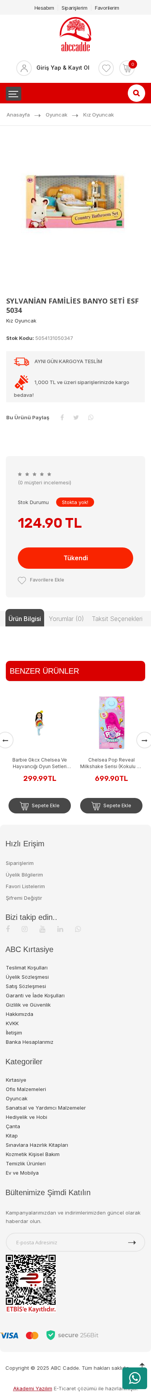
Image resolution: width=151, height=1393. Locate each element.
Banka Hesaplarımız (29, 1042)
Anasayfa (18, 115)
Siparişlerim (74, 8)
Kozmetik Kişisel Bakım (33, 1154)
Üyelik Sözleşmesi (27, 977)
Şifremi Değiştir (24, 898)
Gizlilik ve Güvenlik (28, 1005)
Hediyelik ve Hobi (26, 1117)
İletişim (14, 1032)
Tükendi (75, 558)
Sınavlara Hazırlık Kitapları (37, 1145)
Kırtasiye (16, 1080)
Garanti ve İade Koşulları (35, 995)
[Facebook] (8, 929)
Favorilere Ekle (47, 580)
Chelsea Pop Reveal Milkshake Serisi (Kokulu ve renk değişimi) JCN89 (111, 763)
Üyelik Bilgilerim (24, 874)
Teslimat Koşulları (27, 967)
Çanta (13, 1126)
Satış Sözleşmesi (26, 986)
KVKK (12, 1023)
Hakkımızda (19, 1014)
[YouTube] (42, 929)
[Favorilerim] (106, 68)
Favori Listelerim (25, 886)
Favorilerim (107, 8)
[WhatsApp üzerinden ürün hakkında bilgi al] (134, 1378)
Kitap (12, 1135)
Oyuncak (56, 115)
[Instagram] (24, 929)
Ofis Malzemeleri (26, 1089)
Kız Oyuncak (98, 115)
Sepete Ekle (45, 805)
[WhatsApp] (78, 929)
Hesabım (44, 8)
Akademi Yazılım (32, 1388)
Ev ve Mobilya (22, 1173)
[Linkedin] (60, 929)
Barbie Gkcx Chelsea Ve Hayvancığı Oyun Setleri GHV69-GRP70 (39, 763)
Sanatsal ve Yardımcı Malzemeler (46, 1108)
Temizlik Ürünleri (26, 1163)
